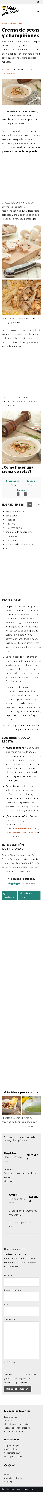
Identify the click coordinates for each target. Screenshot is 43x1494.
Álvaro (8, 69)
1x (30, 504)
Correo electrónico (13, 1290)
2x (34, 504)
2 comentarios (8, 73)
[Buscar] (38, 2)
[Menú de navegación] (38, 11)
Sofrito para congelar (13, 1456)
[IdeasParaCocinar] (11, 11)
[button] (9, 883)
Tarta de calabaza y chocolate (17, 1427)
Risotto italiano (10, 1416)
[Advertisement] (21, 178)
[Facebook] (5, 1466)
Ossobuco (8, 1420)
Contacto (8, 1481)
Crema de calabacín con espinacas (29, 1122)
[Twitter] (13, 1466)
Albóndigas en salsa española (17, 1424)
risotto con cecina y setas (23, 832)
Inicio (4, 23)
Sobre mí (8, 1474)
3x (39, 504)
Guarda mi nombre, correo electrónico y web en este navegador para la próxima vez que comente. (21, 1378)
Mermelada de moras (14, 1431)
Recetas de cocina (15, 23)
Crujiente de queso (12, 1445)
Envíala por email (27, 895)
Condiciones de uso (13, 1478)
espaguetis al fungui (26, 828)
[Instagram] (9, 1466)
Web (6, 1304)
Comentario (10, 1319)
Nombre (8, 1275)
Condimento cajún (12, 1452)
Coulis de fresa (10, 1449)
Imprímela (8, 897)
